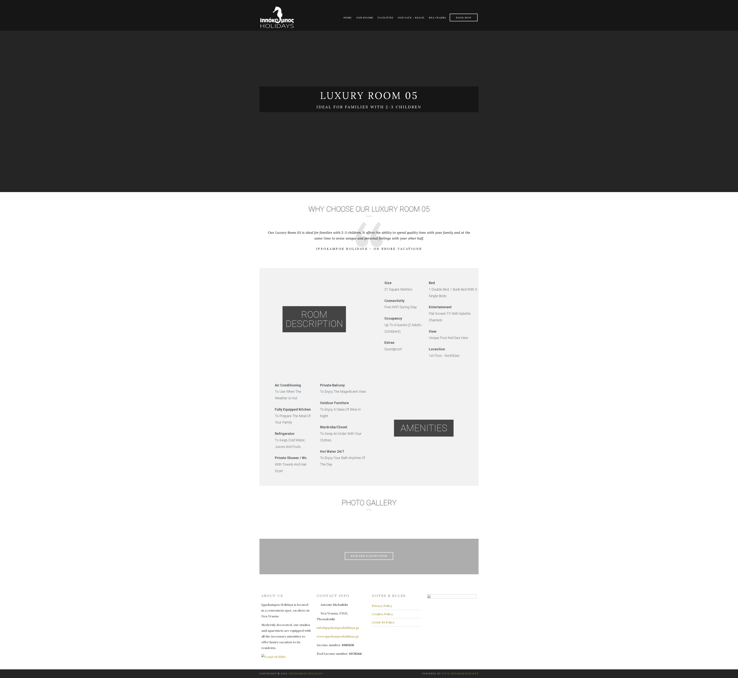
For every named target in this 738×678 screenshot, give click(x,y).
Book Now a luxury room (369, 556)
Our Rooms (364, 17)
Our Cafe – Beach (411, 17)
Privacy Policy (382, 606)
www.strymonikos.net (460, 673)
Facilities (385, 17)
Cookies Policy (382, 614)
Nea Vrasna (437, 17)
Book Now (463, 17)
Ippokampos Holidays (305, 673)
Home (347, 17)
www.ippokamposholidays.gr (338, 636)
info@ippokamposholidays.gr (338, 628)
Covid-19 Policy (383, 622)
